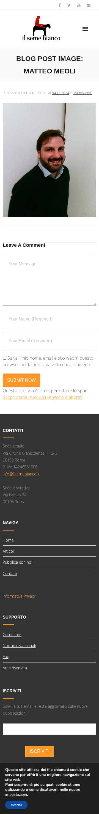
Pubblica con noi (17, 562)
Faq (6, 656)
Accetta (16, 805)
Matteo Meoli (82, 93)
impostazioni (16, 794)
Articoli (9, 551)
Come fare (12, 634)
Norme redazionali (19, 645)
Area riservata (15, 667)
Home (8, 540)
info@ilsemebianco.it (21, 473)
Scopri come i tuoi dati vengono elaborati (42, 397)
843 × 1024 (60, 93)
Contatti (10, 573)
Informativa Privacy (19, 596)
